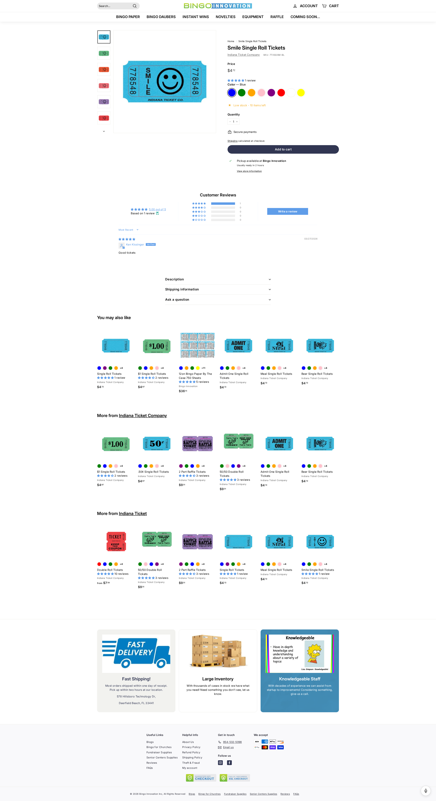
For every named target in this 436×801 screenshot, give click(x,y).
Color (237, 84)
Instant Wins (196, 17)
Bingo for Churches (159, 747)
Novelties (226, 17)
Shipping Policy (192, 757)
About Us (188, 742)
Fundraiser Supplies (159, 752)
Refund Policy (191, 752)
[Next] (104, 130)
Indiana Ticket (133, 513)
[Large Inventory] (218, 654)
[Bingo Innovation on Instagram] (220, 763)
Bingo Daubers (161, 17)
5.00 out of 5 (157, 209)
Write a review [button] (287, 211)
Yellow (301, 92)
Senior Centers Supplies (162, 757)
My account (189, 767)
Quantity (234, 114)
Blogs (150, 742)
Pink (261, 92)
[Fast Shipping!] (136, 654)
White (291, 92)
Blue (232, 92)
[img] (127, 239)
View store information (249, 171)
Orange (251, 92)
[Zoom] (164, 81)
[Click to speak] (426, 791)
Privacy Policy (191, 747)
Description (174, 279)
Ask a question (177, 300)
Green (241, 92)
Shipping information (182, 289)
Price (231, 64)
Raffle (277, 17)
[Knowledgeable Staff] (300, 654)
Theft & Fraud (191, 762)
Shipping (232, 141)
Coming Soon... (305, 17)
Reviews (151, 762)
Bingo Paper (128, 17)
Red (281, 92)
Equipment (253, 17)
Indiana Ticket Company (244, 54)
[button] (236, 80)
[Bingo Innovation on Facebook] (229, 763)
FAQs (149, 767)
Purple (271, 92)
